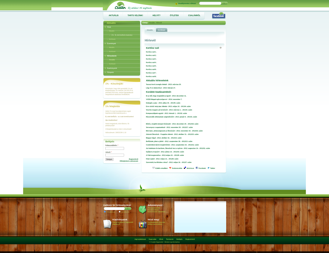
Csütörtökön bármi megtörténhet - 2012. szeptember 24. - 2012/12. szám (172, 145)
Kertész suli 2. (151, 55)
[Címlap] (133, 9)
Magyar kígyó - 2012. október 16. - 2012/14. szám (164, 138)
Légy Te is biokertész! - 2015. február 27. (161, 88)
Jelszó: (108, 152)
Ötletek (174, 15)
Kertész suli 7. (151, 73)
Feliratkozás (110, 212)
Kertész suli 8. (151, 76)
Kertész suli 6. (151, 69)
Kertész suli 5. (151, 66)
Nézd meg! (153, 219)
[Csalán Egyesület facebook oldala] (219, 15)
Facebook (202, 168)
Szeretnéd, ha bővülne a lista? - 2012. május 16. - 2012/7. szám (168, 162)
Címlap (145, 23)
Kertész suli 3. (151, 59)
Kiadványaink (119, 219)
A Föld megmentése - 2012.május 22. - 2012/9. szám (165, 155)
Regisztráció (133, 159)
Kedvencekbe (177, 168)
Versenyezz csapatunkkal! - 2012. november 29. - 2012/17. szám (169, 127)
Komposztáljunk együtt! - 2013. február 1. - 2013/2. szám (166, 113)
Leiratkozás (125, 212)
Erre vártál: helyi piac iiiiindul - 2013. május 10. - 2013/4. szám (168, 106)
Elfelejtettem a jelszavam (129, 161)
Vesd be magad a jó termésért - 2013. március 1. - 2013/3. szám (169, 110)
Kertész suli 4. (151, 62)
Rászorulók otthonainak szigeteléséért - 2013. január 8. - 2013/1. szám (171, 117)
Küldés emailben (161, 168)
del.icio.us (190, 168)
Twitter (212, 168)
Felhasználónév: (111, 145)
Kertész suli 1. (151, 52)
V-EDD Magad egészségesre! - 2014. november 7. (164, 99)
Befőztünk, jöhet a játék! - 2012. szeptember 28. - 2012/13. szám (169, 141)
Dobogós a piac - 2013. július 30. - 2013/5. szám (163, 103)
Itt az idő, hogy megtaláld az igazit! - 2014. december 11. (166, 96)
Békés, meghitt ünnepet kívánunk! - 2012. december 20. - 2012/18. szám (172, 124)
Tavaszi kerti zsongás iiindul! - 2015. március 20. (163, 84)
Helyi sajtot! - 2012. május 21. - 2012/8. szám (162, 159)
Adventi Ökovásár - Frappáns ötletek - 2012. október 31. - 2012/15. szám (172, 134)
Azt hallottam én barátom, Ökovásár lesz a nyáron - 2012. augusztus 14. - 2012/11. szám (178, 148)
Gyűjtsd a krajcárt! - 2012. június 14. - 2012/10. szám (165, 152)
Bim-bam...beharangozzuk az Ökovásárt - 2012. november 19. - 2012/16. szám (174, 131)
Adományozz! (155, 205)
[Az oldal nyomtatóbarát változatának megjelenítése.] (221, 47)
